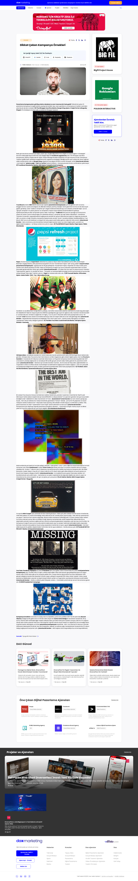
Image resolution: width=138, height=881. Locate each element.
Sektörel (49, 861)
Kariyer (116, 858)
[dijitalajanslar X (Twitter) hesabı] (16, 876)
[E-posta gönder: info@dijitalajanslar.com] (25, 876)
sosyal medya (84, 264)
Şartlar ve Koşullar (107, 876)
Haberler (30, 8)
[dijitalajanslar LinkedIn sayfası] (21, 876)
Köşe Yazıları (74, 8)
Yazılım (67, 864)
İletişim (116, 856)
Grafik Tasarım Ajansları (94, 858)
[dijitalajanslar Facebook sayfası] (29, 876)
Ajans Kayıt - (25, 860)
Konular (39, 8)
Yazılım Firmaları (91, 864)
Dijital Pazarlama (71, 861)
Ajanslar (49, 8)
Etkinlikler (65, 8)
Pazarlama (69, 858)
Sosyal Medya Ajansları (94, 856)
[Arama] (121, 8)
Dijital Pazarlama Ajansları (95, 853)
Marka (49, 864)
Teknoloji (50, 853)
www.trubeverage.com (35, 214)
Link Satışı (117, 861)
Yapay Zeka (69, 853)
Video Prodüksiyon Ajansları (95, 861)
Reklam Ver (23, 866)
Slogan (18, 110)
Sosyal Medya (52, 856)
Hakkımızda (118, 853)
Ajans (49, 858)
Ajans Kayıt (21, 8)
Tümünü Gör (114, 700)
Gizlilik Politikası (119, 876)
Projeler (57, 8)
